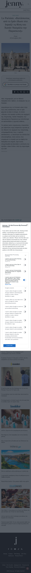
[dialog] (15, 286)
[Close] (27, 225)
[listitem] (15, 255)
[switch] (24, 259)
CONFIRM (9, 345)
